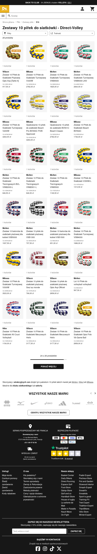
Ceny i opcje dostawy (33, 493)
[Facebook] (37, 549)
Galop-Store (66, 490)
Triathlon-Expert (86, 505)
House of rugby (68, 499)
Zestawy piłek (27, 22)
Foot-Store (66, 487)
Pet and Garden (86, 481)
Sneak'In (83, 490)
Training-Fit (84, 499)
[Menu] (3, 16)
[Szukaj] (9, 16)
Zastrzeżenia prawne (32, 487)
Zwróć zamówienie (29, 459)
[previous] (91, 393)
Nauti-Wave (66, 511)
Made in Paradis (68, 508)
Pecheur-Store (85, 478)
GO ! (70, 2)
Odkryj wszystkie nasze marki (48, 412)
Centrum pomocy (9, 478)
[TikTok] (52, 549)
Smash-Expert (85, 487)
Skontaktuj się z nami (30, 434)
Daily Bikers (66, 478)
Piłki (18, 22)
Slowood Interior (86, 484)
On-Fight (65, 514)
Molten (53, 71)
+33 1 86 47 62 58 (30, 442)
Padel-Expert (85, 475)
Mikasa (29, 71)
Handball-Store (68, 496)
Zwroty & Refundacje (32, 484)
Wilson (6, 71)
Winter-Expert (85, 514)
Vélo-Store (84, 511)
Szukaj (14, 15)
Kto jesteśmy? (29, 475)
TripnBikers (84, 508)
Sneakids (83, 493)
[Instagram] (44, 549)
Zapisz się (76, 531)
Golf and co (66, 493)
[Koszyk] (92, 8)
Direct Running (68, 481)
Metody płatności (31, 490)
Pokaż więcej (48, 366)
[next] (95, 393)
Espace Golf (66, 484)
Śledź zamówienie (7, 483)
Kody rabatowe (9, 493)
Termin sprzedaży (31, 481)
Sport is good (85, 496)
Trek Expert (84, 502)
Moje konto (7, 475)
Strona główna (8, 22)
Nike (5, 328)
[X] (59, 549)
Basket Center (67, 475)
